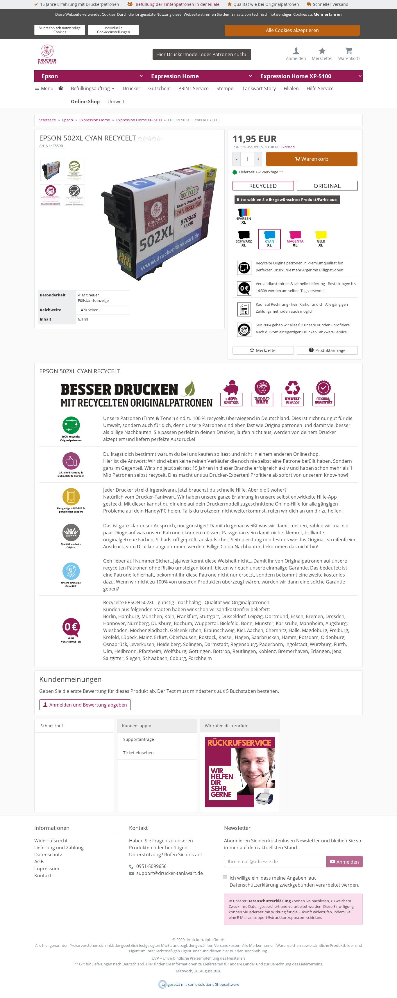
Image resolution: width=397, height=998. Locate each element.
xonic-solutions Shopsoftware (213, 984)
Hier (149, 964)
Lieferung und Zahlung (59, 847)
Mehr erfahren (328, 14)
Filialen (291, 88)
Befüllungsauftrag (90, 88)
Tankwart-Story (259, 88)
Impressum (46, 868)
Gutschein (159, 88)
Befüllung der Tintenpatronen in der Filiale (177, 4)
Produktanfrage (330, 350)
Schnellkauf (51, 725)
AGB (39, 861)
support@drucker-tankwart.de (169, 873)
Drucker (131, 88)
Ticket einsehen (138, 752)
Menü (47, 88)
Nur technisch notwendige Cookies (60, 30)
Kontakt (42, 875)
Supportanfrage (138, 739)
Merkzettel (266, 350)
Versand (288, 147)
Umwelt (116, 101)
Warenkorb (314, 158)
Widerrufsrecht (51, 840)
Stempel (226, 88)
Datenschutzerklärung (269, 900)
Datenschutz (48, 854)
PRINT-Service (193, 88)
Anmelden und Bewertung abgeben (88, 705)
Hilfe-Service (320, 88)
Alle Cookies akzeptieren (292, 30)
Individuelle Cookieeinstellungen (113, 30)
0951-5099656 (151, 866)
